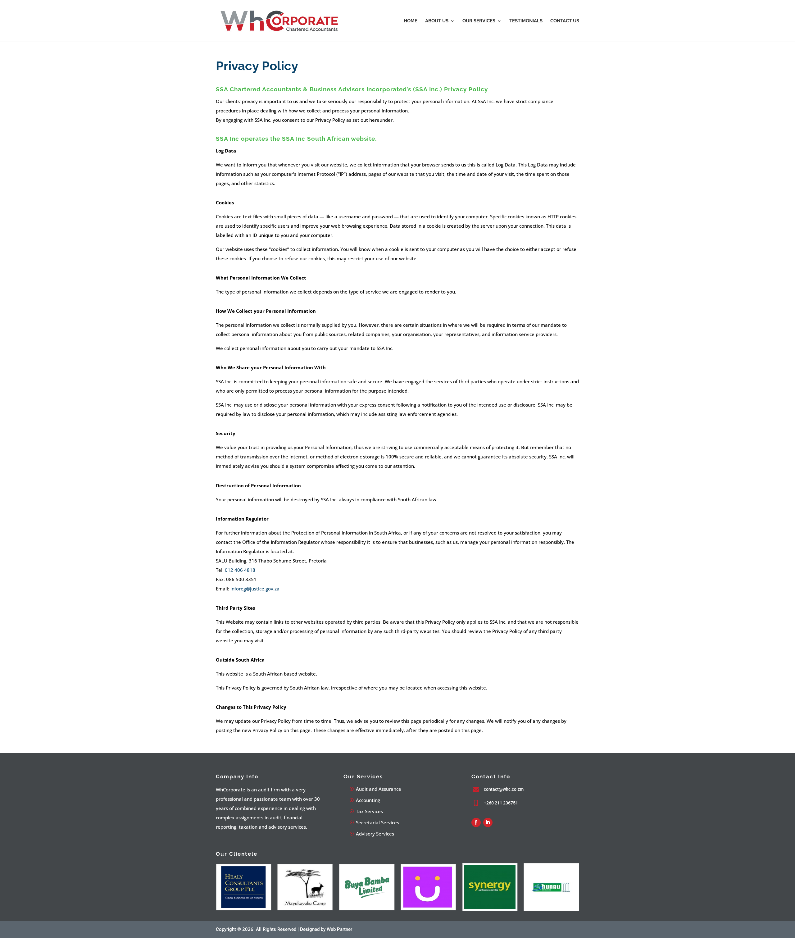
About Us (436, 21)
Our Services (478, 21)
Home (410, 21)
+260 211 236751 (501, 802)
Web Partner (339, 929)
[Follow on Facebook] (476, 822)
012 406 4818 (240, 570)
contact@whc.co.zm (504, 789)
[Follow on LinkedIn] (488, 822)
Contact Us (564, 21)
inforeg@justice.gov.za (254, 588)
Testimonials (526, 21)
